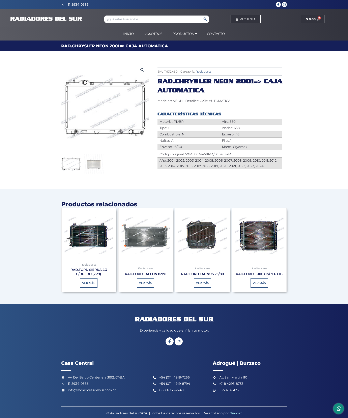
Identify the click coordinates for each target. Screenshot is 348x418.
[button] (142, 70)
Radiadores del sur (46, 19)
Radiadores (203, 71)
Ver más (88, 283)
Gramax (236, 413)
